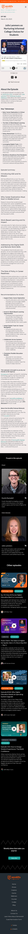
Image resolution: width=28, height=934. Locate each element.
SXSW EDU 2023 (7, 94)
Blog (14, 905)
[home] (7, 7)
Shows (14, 887)
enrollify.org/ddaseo (16, 398)
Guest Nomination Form (14, 919)
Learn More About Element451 (14, 916)
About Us (14, 910)
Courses (14, 899)
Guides (14, 902)
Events (14, 893)
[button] (25, 6)
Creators (14, 890)
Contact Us (14, 913)
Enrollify (6, 416)
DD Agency (4, 374)
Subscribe (14, 858)
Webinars (14, 896)
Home (14, 884)
